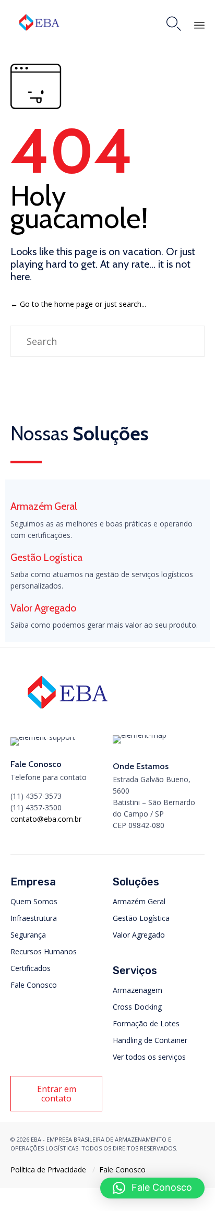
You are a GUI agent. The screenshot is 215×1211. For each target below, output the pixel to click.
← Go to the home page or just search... (78, 304)
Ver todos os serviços (149, 1057)
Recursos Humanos (43, 951)
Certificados (30, 968)
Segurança (28, 935)
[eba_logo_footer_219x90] (67, 712)
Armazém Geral (139, 901)
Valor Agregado (139, 935)
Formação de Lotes (146, 1023)
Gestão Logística (141, 918)
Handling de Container (150, 1040)
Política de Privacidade (48, 1169)
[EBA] (39, 22)
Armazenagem (137, 990)
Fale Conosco (33, 985)
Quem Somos (33, 901)
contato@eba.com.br (45, 819)
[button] (56, 1093)
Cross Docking (137, 1007)
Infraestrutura (33, 918)
